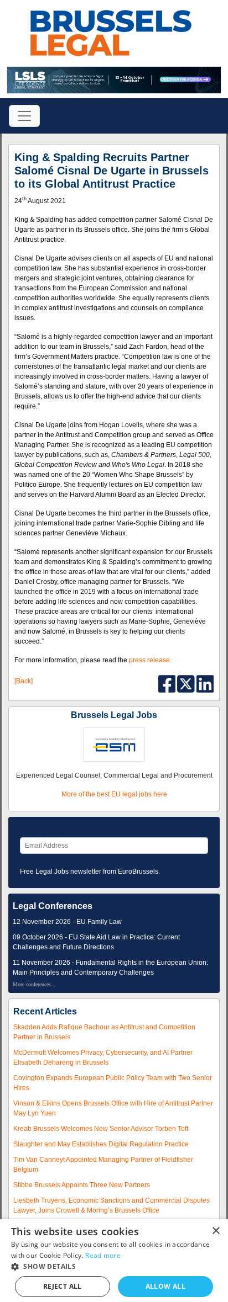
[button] (114, 1266)
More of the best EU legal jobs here (114, 794)
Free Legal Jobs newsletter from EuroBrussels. (90, 871)
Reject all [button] (62, 1286)
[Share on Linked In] (205, 683)
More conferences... (34, 984)
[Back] (23, 681)
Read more (103, 1255)
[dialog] (114, 1260)
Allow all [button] (166, 1286)
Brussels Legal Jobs (114, 715)
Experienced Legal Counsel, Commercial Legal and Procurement (114, 775)
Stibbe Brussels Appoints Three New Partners (81, 1185)
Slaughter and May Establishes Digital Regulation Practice (101, 1144)
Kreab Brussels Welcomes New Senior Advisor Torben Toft (100, 1129)
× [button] (215, 1231)
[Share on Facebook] (168, 683)
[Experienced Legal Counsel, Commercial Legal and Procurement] (114, 744)
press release (149, 660)
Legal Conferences (52, 906)
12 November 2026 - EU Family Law (67, 922)
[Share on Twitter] (186, 683)
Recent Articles (45, 1011)
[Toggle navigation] (24, 116)
